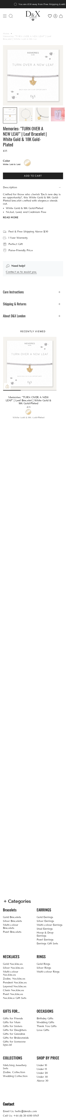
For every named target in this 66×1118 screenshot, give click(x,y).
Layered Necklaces (14, 986)
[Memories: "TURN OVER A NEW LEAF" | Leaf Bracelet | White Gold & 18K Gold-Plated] (30, 364)
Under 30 (42, 1076)
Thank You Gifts (47, 1026)
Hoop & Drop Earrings (45, 934)
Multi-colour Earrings (50, 924)
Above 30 (42, 1080)
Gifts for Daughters (15, 1030)
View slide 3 (43, 390)
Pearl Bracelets (12, 931)
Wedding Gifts (45, 1022)
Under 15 (42, 1069)
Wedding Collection (15, 1076)
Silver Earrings (45, 921)
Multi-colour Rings (48, 971)
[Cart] (61, 16)
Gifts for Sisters (12, 1026)
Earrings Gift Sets (47, 943)
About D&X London (14, 316)
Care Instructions (13, 292)
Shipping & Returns (14, 304)
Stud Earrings (45, 928)
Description (10, 187)
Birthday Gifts (45, 1018)
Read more (11, 217)
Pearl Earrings (45, 939)
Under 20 (42, 1073)
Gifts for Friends (13, 1018)
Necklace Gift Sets (14, 998)
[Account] (55, 16)
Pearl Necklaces (13, 994)
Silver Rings (44, 967)
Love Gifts (43, 1030)
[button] (11, 16)
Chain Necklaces (13, 990)
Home (6, 33)
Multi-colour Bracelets (10, 926)
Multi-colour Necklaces (10, 973)
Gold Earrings (45, 917)
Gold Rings (43, 964)
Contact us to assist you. (21, 271)
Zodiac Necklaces (14, 978)
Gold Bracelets (12, 917)
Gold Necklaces (13, 964)
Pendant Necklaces (15, 982)
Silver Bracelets (12, 921)
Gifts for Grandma (14, 1033)
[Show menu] (5, 16)
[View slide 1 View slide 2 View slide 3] (29, 364)
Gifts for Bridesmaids (16, 1037)
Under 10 (42, 1065)
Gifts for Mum (11, 1022)
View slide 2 (16, 390)
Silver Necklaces (13, 967)
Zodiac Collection (14, 1072)
